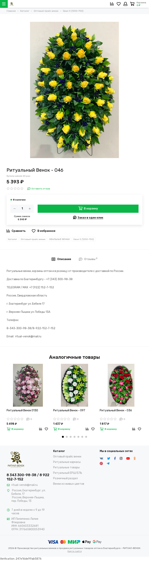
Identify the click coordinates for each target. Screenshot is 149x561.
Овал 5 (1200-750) (83, 239)
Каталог (12, 239)
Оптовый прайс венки (33, 239)
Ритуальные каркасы (67, 462)
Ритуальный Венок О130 (22, 410)
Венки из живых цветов (68, 483)
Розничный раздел (65, 478)
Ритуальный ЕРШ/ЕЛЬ (67, 473)
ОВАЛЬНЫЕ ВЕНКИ (59, 239)
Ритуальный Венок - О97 (69, 410)
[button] (63, 437)
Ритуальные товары (66, 467)
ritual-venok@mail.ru (24, 485)
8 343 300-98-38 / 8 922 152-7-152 (28, 477)
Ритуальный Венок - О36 (116, 410)
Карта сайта (75, 551)
